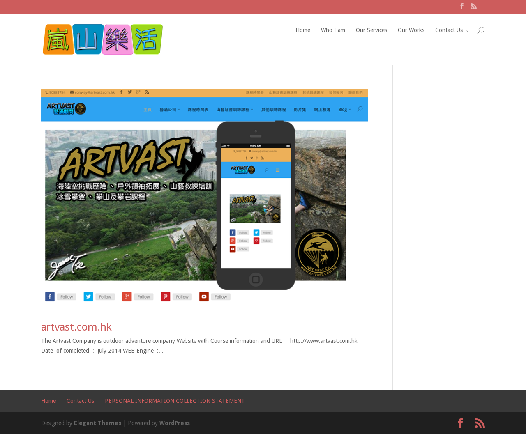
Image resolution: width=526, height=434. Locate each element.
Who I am (333, 30)
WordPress (174, 423)
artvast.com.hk (76, 327)
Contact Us (449, 30)
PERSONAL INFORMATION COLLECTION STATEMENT (175, 400)
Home (302, 30)
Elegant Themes (97, 423)
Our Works (411, 30)
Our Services (371, 30)
